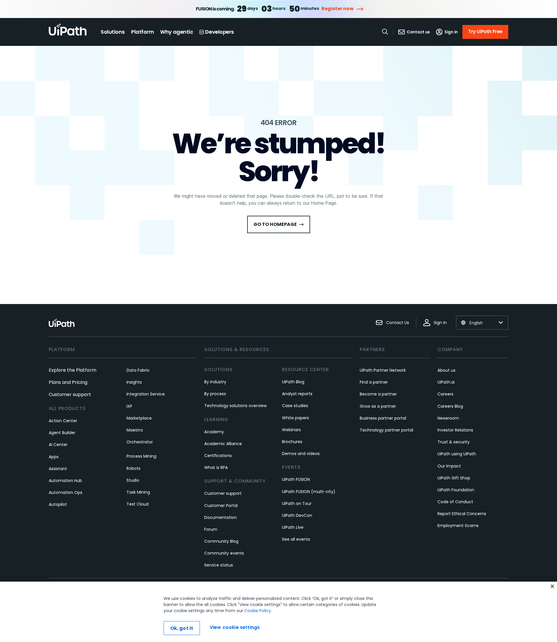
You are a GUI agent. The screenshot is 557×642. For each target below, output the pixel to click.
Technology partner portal (386, 430)
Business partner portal (383, 418)
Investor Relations (455, 430)
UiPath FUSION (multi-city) (308, 491)
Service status (218, 565)
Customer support (70, 394)
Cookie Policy (257, 611)
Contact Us (397, 323)
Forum (210, 529)
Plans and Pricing (68, 382)
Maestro (134, 430)
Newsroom (448, 418)
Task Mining (138, 492)
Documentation (220, 517)
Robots (133, 468)
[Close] (552, 586)
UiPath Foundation (455, 490)
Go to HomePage (275, 224)
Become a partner (378, 394)
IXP (129, 406)
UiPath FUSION (296, 479)
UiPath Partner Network (383, 370)
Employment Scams (458, 525)
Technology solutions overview (235, 406)
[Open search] (385, 31)
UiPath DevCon (297, 515)
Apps (54, 457)
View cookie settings (235, 627)
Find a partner (374, 382)
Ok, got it (181, 628)
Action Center (63, 421)
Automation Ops (65, 492)
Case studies (295, 406)
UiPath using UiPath (456, 454)
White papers (295, 418)
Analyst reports (297, 394)
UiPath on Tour (297, 503)
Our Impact (449, 466)
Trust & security (453, 442)
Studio (132, 480)
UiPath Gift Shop (453, 478)
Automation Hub (65, 480)
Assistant (58, 469)
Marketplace (139, 418)
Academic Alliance (223, 444)
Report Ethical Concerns (461, 514)
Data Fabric (138, 370)
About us (446, 370)
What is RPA (216, 467)
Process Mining (141, 456)
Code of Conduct (455, 502)
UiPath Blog (293, 382)
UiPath (292, 527)
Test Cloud (137, 504)
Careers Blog (450, 406)
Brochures (292, 442)
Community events (224, 553)
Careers (445, 394)
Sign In (440, 323)
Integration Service (145, 394)
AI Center (58, 444)
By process (215, 394)
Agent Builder (62, 433)
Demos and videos (301, 453)
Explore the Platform (72, 370)
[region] (278, 612)
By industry (215, 382)
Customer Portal (221, 505)
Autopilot (58, 504)
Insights (134, 382)
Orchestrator (139, 442)
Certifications (218, 455)
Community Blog (221, 541)
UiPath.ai (446, 382)
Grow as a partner (378, 406)
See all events (296, 539)
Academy (214, 432)
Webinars (291, 430)
